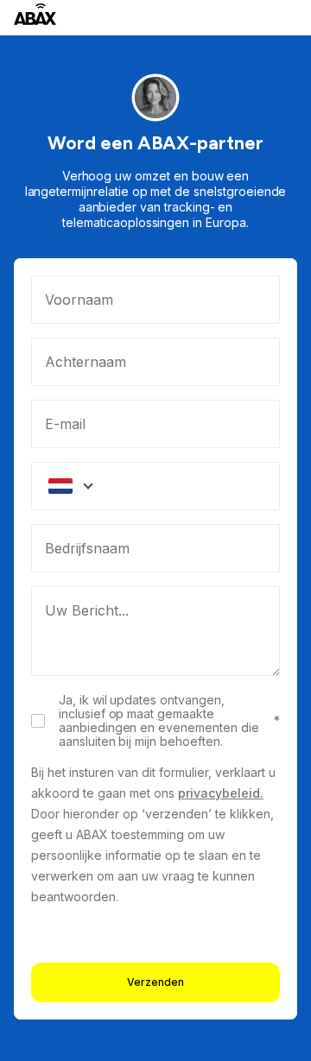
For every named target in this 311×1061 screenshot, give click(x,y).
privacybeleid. (220, 793)
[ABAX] (35, 14)
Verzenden (155, 982)
